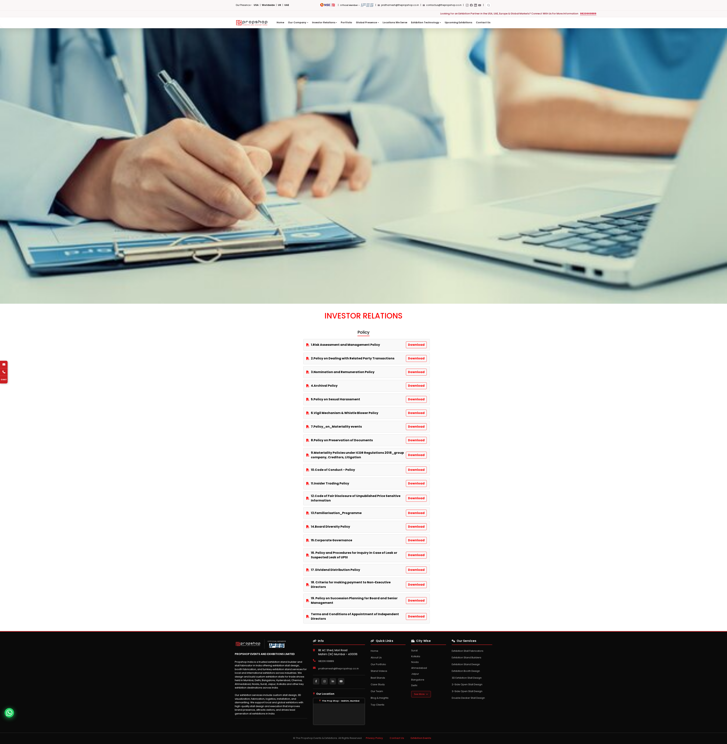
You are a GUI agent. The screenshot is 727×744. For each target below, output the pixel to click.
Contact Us (483, 22)
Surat (414, 650)
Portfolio (346, 22)
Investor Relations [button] (323, 22)
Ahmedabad (419, 668)
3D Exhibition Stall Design (467, 678)
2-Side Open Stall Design (467, 684)
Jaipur (415, 673)
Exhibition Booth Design (466, 671)
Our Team (377, 691)
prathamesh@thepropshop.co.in (338, 668)
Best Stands (378, 678)
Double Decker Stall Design (468, 698)
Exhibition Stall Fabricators (467, 651)
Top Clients (377, 704)
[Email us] (4, 364)
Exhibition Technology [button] (425, 22)
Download (416, 345)
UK (279, 5)
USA (256, 5)
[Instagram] (467, 5)
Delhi (414, 685)
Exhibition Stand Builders (466, 657)
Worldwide (268, 5)
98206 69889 (326, 661)
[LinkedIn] (475, 5)
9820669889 (259, 13)
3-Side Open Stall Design (467, 691)
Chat (4, 379)
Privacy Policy (374, 738)
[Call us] (4, 372)
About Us (376, 657)
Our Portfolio (378, 664)
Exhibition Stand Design (466, 664)
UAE (286, 5)
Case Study (378, 684)
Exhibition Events (421, 738)
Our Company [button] (297, 22)
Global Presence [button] (366, 22)
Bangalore (417, 679)
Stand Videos (379, 671)
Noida (415, 662)
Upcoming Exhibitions (458, 22)
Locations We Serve (395, 22)
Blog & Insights (379, 698)
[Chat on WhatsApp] (9, 712)
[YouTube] (479, 5)
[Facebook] (471, 5)
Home (280, 22)
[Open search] (488, 5)
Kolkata (415, 656)
